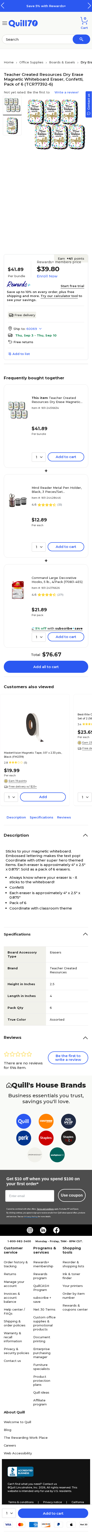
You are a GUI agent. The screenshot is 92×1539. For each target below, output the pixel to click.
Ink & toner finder (71, 1276)
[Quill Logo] (23, 23)
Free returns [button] (23, 342)
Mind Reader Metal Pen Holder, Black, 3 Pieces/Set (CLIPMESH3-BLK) (57, 490)
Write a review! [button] (66, 92)
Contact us (12, 1361)
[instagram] (30, 1230)
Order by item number (74, 1295)
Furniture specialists (41, 1367)
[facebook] (56, 1230)
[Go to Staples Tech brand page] (68, 1139)
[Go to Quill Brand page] (24, 1122)
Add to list (21, 354)
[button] (89, 6)
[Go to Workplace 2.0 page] (57, 1155)
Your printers (73, 1286)
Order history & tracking (16, 1264)
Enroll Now (47, 276)
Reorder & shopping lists (73, 1264)
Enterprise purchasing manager (41, 1353)
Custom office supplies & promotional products (44, 1323)
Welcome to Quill (17, 1422)
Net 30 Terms (44, 1309)
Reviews (64, 817)
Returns (10, 1274)
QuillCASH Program (41, 1288)
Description (16, 817)
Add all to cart (46, 667)
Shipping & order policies (14, 1323)
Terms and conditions (45, 1209)
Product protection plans (41, 1380)
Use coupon (72, 1195)
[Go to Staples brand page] (46, 1139)
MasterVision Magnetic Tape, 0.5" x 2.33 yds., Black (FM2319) (33, 754)
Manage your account (14, 1284)
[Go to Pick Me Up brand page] (68, 1122)
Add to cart (53, 1513)
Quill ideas (41, 1392)
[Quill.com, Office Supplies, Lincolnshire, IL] (20, 1472)
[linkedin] (43, 1230)
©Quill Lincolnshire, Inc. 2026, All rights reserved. (39, 1487)
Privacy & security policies (16, 1351)
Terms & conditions (20, 1502)
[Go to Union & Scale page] (35, 1155)
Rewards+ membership (43, 1264)
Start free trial (72, 286)
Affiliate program (40, 1402)
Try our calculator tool (59, 296)
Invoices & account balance (12, 1297)
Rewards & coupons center (75, 1307)
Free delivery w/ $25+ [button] (23, 786)
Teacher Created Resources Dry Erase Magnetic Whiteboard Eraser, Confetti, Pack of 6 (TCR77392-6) (56, 400)
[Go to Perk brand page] (24, 1139)
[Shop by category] (5, 23)
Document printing (41, 1339)
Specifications (41, 817)
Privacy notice (52, 1502)
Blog (7, 1430)
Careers (10, 1445)
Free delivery (24, 315)
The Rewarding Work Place (26, 1437)
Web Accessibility (18, 1453)
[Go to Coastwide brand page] (46, 1122)
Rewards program (40, 1276)
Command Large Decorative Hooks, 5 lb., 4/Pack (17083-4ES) (57, 580)
